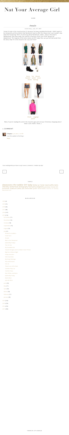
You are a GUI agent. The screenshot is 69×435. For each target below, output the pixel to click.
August (6, 228)
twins (56, 185)
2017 (3, 209)
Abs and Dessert (10, 261)
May (5, 286)
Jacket (34, 78)
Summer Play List (10, 268)
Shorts (29, 117)
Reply (8, 138)
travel (47, 185)
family (35, 185)
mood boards (42, 188)
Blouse (37, 76)
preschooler (5, 188)
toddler (20, 185)
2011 (3, 309)
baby (30, 185)
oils (52, 188)
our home (40, 185)
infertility (5, 187)
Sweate (27, 78)
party (34, 187)
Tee (33, 76)
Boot (29, 79)
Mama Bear (8, 278)
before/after (29, 188)
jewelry (19, 188)
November (7, 220)
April (5, 289)
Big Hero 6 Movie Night (11, 252)
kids (57, 187)
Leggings (36, 117)
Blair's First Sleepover (11, 240)
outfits (51, 185)
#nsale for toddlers (10, 233)
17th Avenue (38, 430)
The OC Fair (8, 245)
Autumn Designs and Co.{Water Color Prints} (18, 250)
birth (10, 190)
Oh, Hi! (7, 264)
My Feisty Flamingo (10, 259)
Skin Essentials (9, 257)
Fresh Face (8, 235)
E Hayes (9, 133)
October (6, 223)
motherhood (13, 187)
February (6, 294)
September (7, 225)
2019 (3, 204)
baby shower (5, 190)
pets (23, 188)
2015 (3, 215)
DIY (25, 185)
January (6, 297)
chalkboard (13, 188)
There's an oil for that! (11, 266)
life (14, 185)
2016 (3, 212)
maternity (48, 188)
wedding (56, 188)
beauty (53, 187)
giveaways (47, 187)
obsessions (7, 185)
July (5, 231)
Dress (28, 76)
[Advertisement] (9, 348)
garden (35, 188)
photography (23, 187)
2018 (3, 207)
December (7, 217)
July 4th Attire (9, 280)
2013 (3, 303)
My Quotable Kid (10, 247)
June (5, 283)
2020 (3, 201)
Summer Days (9, 271)
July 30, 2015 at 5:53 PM (17, 133)
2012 (3, 306)
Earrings (35, 79)
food (30, 187)
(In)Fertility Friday (10, 275)
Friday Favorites (9, 254)
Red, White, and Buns (11, 273)
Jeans (39, 78)
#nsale (7, 238)
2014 (3, 300)
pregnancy (40, 187)
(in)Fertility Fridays (10, 243)
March (6, 291)
